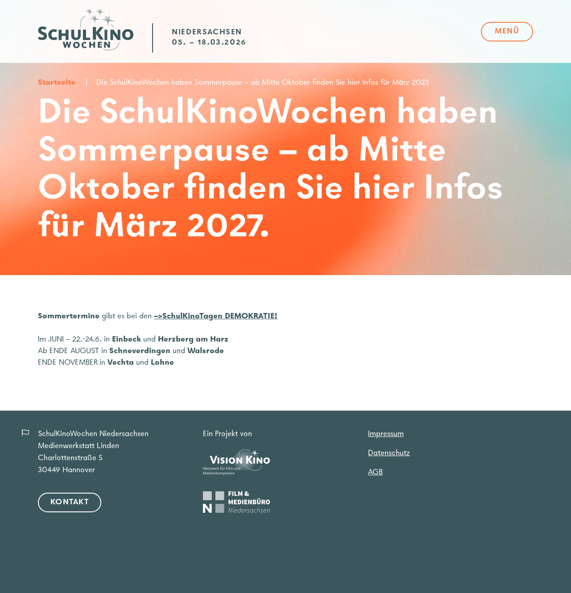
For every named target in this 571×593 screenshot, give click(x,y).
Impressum (386, 434)
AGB (375, 473)
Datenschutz (389, 453)
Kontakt (69, 502)
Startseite (56, 83)
